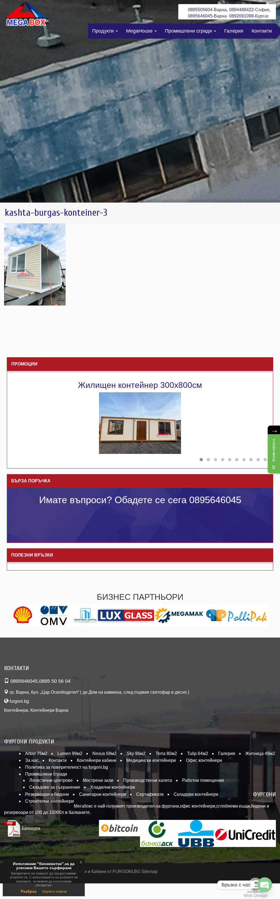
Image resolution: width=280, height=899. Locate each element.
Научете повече (54, 892)
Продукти (103, 31)
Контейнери (16, 710)
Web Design (256, 895)
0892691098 (241, 16)
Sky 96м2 (136, 753)
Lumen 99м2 (69, 753)
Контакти (262, 31)
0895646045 (200, 16)
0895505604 (200, 9)
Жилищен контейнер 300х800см (140, 385)
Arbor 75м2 (36, 753)
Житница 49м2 (260, 753)
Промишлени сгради (189, 31)
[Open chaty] (264, 884)
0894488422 (241, 9)
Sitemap (149, 871)
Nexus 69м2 (104, 753)
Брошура (30, 828)
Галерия (233, 31)
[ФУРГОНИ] (25, 14)
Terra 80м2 (166, 753)
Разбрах (29, 891)
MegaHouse (140, 31)
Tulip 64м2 (197, 753)
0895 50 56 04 (55, 681)
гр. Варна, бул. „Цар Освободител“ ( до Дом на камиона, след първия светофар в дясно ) (98, 692)
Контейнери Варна (49, 710)
